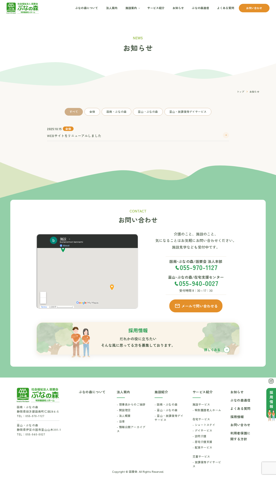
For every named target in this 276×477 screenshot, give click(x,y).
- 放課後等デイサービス (207, 464)
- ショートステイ (204, 425)
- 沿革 (121, 421)
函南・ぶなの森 (116, 112)
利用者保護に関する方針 (240, 436)
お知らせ (178, 8)
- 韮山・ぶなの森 (166, 410)
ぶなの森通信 (200, 8)
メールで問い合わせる (199, 306)
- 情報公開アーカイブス (131, 429)
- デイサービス (202, 430)
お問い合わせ (254, 8)
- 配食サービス (202, 447)
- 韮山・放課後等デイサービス (169, 418)
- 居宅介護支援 (202, 442)
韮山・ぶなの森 (148, 112)
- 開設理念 (124, 410)
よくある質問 (225, 8)
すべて (74, 112)
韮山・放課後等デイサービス (188, 112)
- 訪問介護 (199, 436)
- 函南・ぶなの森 (166, 404)
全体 (92, 112)
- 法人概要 (124, 416)
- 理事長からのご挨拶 (131, 404)
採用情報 (237, 416)
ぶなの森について (86, 8)
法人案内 (112, 8)
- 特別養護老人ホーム (207, 410)
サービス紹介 (155, 8)
